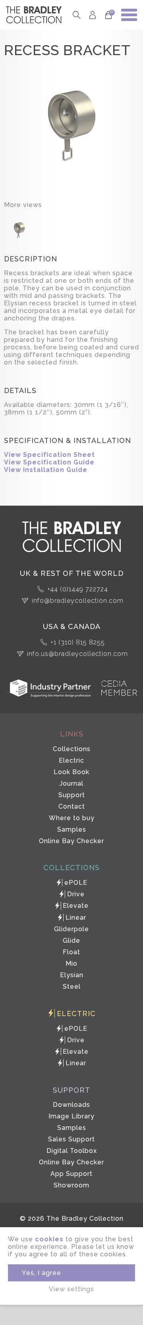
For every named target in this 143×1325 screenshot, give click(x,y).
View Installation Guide (45, 470)
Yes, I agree (41, 1273)
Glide (71, 940)
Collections (72, 749)
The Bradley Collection (34, 15)
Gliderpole (71, 929)
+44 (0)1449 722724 (77, 589)
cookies (49, 1239)
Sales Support (71, 1139)
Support (71, 795)
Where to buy (72, 818)
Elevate (76, 905)
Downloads (71, 1104)
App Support (71, 1173)
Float (71, 952)
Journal (71, 783)
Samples (71, 829)
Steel (72, 986)
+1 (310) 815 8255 (77, 642)
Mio (71, 963)
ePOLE (75, 882)
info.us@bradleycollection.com (77, 654)
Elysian (71, 975)
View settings (71, 1289)
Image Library (71, 1116)
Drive (76, 894)
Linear (76, 917)
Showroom (71, 1185)
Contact (71, 806)
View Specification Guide (49, 462)
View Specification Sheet (49, 454)
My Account (92, 15)
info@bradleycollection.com (78, 600)
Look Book (71, 772)
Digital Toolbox (71, 1150)
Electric (71, 760)
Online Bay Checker (71, 841)
